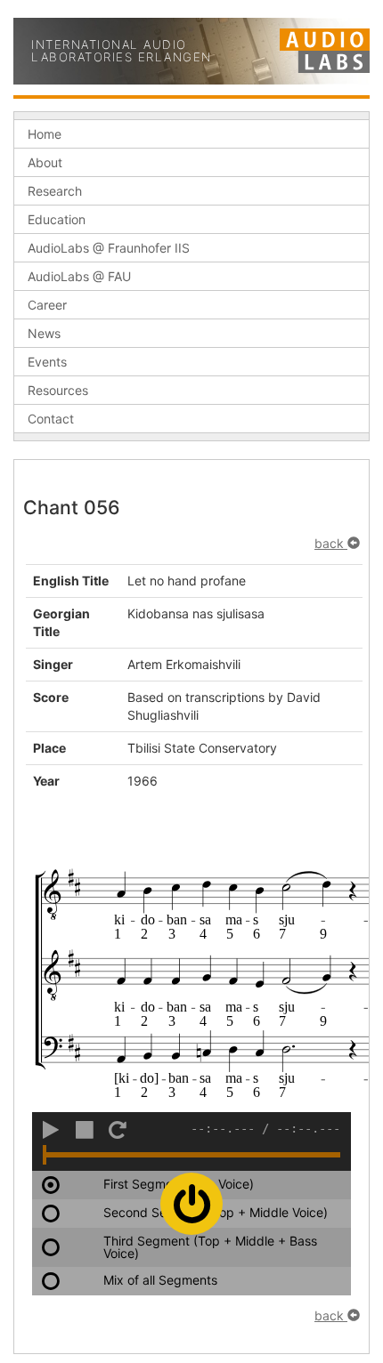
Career (47, 304)
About (45, 162)
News (44, 333)
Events (47, 361)
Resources (58, 390)
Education (57, 219)
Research (55, 190)
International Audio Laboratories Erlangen (121, 51)
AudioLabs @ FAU (79, 276)
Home (44, 133)
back (330, 543)
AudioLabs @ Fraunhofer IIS (109, 247)
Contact (51, 418)
